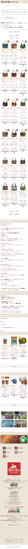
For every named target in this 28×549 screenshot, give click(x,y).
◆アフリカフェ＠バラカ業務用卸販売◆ (14, 507)
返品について (23, 539)
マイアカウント (3, 529)
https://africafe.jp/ (14, 495)
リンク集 (3, 324)
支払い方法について (9, 539)
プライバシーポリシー (18, 540)
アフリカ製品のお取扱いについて (8, 327)
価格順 (15, 31)
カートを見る (17, 532)
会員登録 (16, 529)
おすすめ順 (11, 31)
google (2, 330)
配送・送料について (16, 539)
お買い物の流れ (4, 318)
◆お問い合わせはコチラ (14, 524)
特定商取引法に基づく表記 (9, 540)
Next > (16, 35)
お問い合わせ (3, 535)
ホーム (2, 18)
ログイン (2, 532)
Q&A (2, 321)
